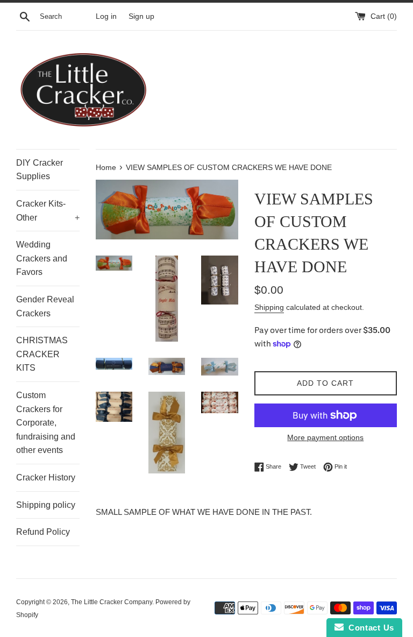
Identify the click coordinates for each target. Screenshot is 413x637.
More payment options (325, 437)
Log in (106, 16)
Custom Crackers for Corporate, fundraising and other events (45, 423)
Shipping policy (45, 504)
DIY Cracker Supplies (39, 169)
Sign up (141, 16)
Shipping (269, 307)
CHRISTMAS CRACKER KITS (42, 354)
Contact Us (369, 627)
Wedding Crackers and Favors (41, 258)
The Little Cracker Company (111, 602)
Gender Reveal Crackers (45, 306)
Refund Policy (43, 531)
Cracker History (45, 477)
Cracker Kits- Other (48, 210)
